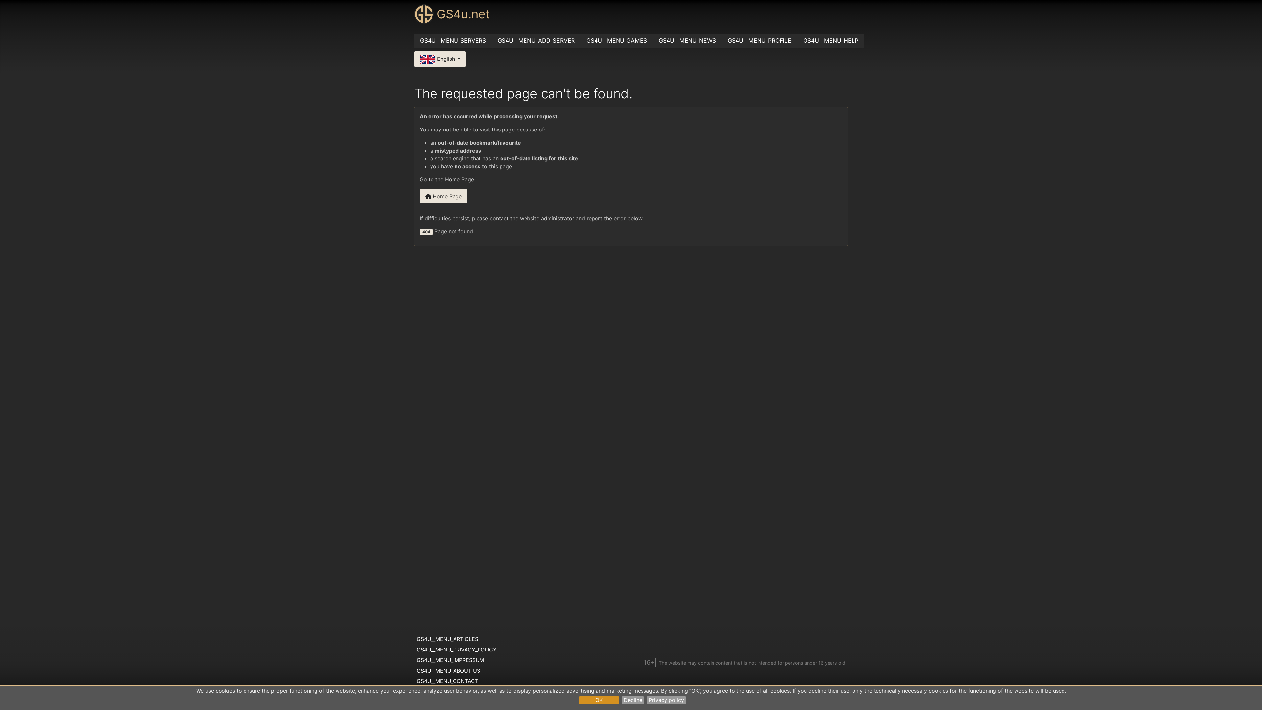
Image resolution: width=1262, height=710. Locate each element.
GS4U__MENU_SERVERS (453, 40)
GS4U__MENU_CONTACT (447, 681)
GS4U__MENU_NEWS (687, 40)
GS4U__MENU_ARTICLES (447, 639)
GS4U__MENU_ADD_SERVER (536, 40)
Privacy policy (666, 700)
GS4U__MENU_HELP (830, 40)
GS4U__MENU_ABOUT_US (448, 670)
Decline (633, 700)
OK (599, 700)
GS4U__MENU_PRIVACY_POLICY (457, 649)
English (445, 58)
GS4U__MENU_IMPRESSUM (450, 660)
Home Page (446, 196)
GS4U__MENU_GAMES (616, 40)
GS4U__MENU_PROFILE (759, 40)
